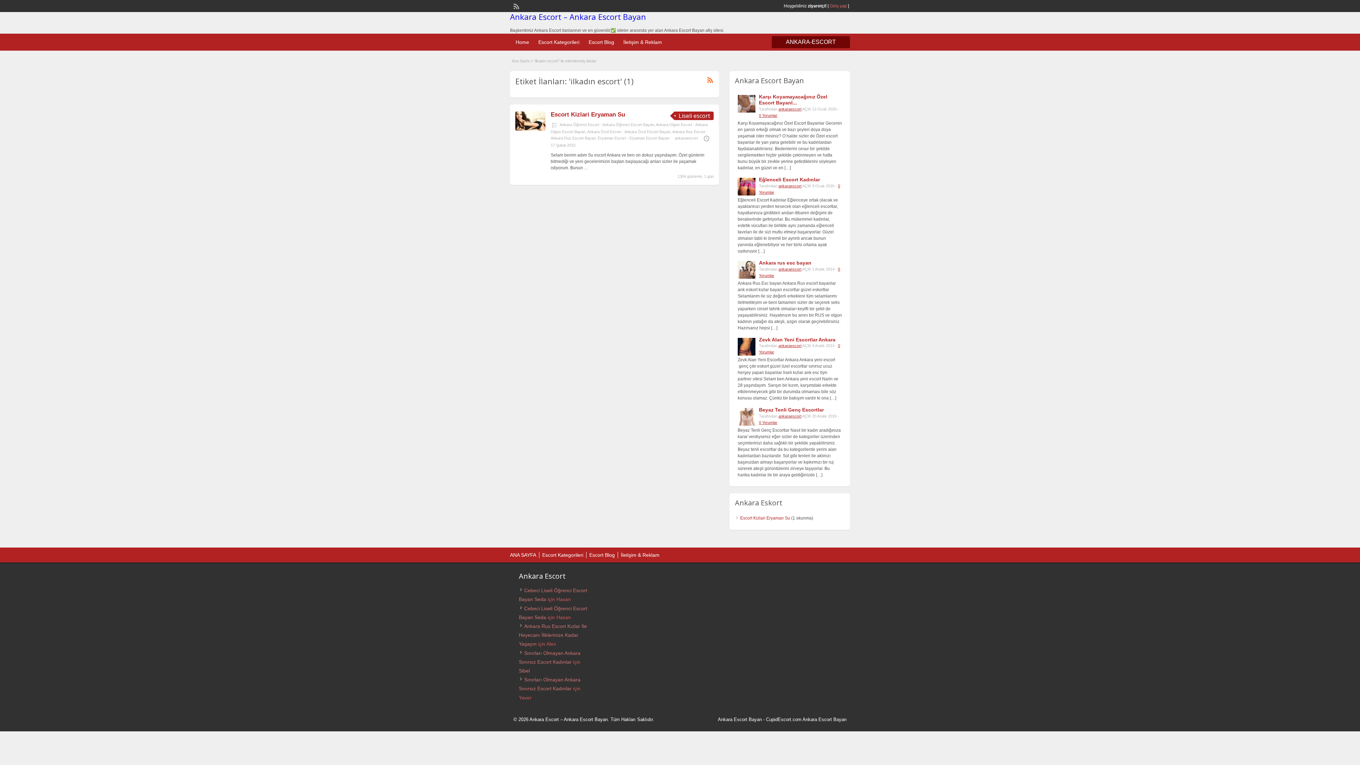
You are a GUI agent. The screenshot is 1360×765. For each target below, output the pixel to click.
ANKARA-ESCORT (811, 42)
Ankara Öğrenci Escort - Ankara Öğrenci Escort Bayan (607, 125)
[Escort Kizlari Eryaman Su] (530, 129)
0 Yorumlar (768, 115)
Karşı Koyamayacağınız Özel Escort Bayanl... (793, 100)
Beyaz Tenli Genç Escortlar (791, 410)
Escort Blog (601, 42)
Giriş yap (838, 6)
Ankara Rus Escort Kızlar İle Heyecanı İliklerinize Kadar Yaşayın (553, 635)
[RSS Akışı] (515, 5)
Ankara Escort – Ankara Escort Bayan (578, 16)
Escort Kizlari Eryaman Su (588, 114)
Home (522, 42)
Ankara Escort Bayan (740, 719)
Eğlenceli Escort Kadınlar (789, 179)
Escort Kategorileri (558, 42)
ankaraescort (686, 138)
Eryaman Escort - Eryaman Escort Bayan (633, 138)
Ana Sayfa (520, 61)
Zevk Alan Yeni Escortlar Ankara (797, 339)
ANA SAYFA (523, 555)
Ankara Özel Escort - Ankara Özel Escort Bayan (628, 132)
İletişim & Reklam (642, 42)
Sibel (524, 671)
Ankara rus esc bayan (785, 263)
